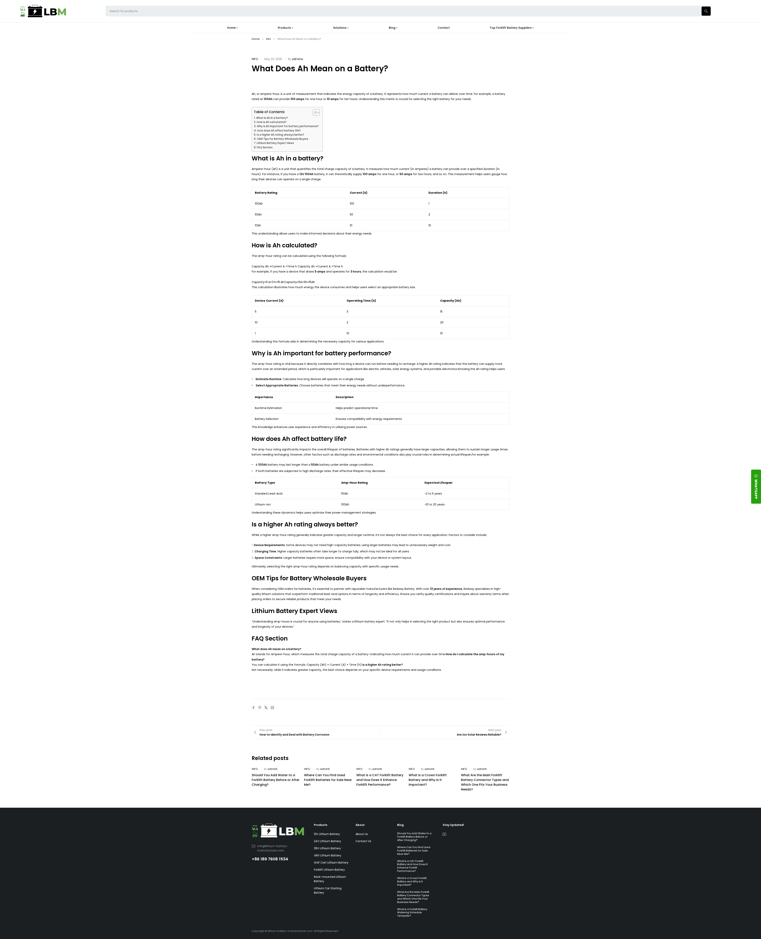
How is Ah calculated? (272, 122)
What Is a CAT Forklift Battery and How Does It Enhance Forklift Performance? (379, 780)
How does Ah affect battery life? (279, 131)
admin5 (272, 769)
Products (320, 825)
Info (268, 39)
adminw (297, 59)
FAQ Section (264, 147)
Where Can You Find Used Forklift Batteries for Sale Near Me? (328, 780)
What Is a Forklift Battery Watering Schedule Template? (412, 912)
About (360, 825)
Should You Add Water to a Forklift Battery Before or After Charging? (275, 780)
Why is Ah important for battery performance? (288, 126)
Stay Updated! (453, 825)
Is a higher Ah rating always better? (280, 135)
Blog (400, 825)
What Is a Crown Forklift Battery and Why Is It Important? (428, 780)
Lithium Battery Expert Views (275, 143)
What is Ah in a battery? (272, 118)
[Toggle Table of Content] (314, 112)
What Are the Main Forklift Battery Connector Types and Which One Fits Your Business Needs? (485, 782)
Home (256, 39)
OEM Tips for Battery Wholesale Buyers (282, 139)
